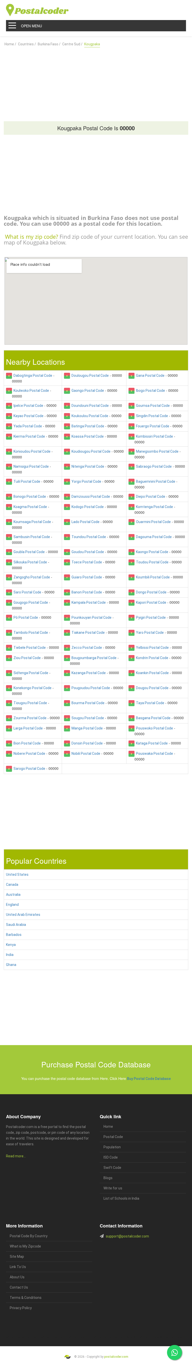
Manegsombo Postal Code (156, 451)
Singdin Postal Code (151, 416)
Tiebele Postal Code (29, 648)
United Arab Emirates (23, 915)
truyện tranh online (101, 1337)
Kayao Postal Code (28, 416)
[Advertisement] (96, 82)
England (12, 905)
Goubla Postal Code (28, 552)
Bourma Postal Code (87, 703)
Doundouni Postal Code (89, 406)
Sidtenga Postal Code (30, 673)
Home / (10, 44)
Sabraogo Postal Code (153, 466)
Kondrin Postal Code (151, 658)
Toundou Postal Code (88, 537)
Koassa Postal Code (87, 436)
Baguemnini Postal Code (154, 481)
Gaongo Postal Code (87, 391)
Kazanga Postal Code (88, 673)
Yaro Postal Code (149, 633)
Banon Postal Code (86, 592)
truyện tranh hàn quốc (124, 1337)
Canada (12, 885)
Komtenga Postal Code (153, 507)
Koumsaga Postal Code (31, 522)
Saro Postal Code (26, 592)
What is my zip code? (31, 236)
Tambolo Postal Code (30, 633)
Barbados (14, 935)
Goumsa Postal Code (152, 406)
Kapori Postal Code (150, 602)
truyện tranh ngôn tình (78, 1337)
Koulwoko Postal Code (30, 391)
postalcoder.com (116, 1356)
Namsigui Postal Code (30, 466)
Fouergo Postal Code (151, 426)
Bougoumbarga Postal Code (93, 658)
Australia (13, 895)
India (10, 955)
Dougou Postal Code (151, 688)
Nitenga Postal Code (87, 466)
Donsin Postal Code (86, 743)
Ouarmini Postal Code (152, 522)
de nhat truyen (30, 1337)
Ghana (11, 965)
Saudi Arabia (16, 925)
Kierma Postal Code (28, 436)
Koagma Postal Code (29, 507)
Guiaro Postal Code (86, 577)
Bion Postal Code (26, 743)
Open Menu (31, 25)
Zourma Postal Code (29, 718)
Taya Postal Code (149, 703)
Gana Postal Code (149, 375)
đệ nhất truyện (14, 1337)
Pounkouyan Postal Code (91, 617)
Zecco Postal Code (86, 648)
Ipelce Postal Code (27, 406)
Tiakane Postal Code (87, 633)
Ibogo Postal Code (149, 391)
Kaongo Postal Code (151, 552)
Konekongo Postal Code (32, 688)
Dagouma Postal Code (153, 537)
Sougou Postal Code (87, 718)
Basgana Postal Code (152, 718)
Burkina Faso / (49, 44)
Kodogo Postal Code (87, 507)
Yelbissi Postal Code (151, 648)
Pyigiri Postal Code (150, 617)
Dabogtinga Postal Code (32, 375)
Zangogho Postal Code (31, 577)
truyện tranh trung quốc (149, 1337)
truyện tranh (45, 1337)
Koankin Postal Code (151, 673)
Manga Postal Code (86, 728)
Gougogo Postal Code (30, 602)
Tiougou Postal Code (29, 703)
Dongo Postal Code (150, 592)
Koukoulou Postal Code (89, 416)
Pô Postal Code (25, 617)
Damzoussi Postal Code (90, 496)
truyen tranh (59, 1337)
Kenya (11, 945)
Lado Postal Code (85, 522)
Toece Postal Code (86, 562)
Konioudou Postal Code (31, 451)
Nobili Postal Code (85, 754)
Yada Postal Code (27, 426)
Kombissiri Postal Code (153, 436)
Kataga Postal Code (151, 743)
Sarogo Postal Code (28, 769)
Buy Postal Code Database (149, 1079)
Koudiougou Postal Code (90, 451)
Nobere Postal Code (28, 754)
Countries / (27, 44)
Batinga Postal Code (87, 426)
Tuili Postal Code (26, 481)
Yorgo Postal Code (85, 481)
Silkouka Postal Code (29, 562)
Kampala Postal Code (88, 602)
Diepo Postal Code (149, 496)
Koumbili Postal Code (152, 577)
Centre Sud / (72, 44)
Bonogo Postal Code (29, 496)
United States (17, 875)
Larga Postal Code (27, 728)
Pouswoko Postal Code (153, 728)
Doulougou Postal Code (89, 375)
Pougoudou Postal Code (90, 688)
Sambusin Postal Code (31, 537)
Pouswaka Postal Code (153, 754)
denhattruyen (18, 1343)
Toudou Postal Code (151, 562)
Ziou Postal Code (26, 658)
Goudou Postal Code (87, 552)
